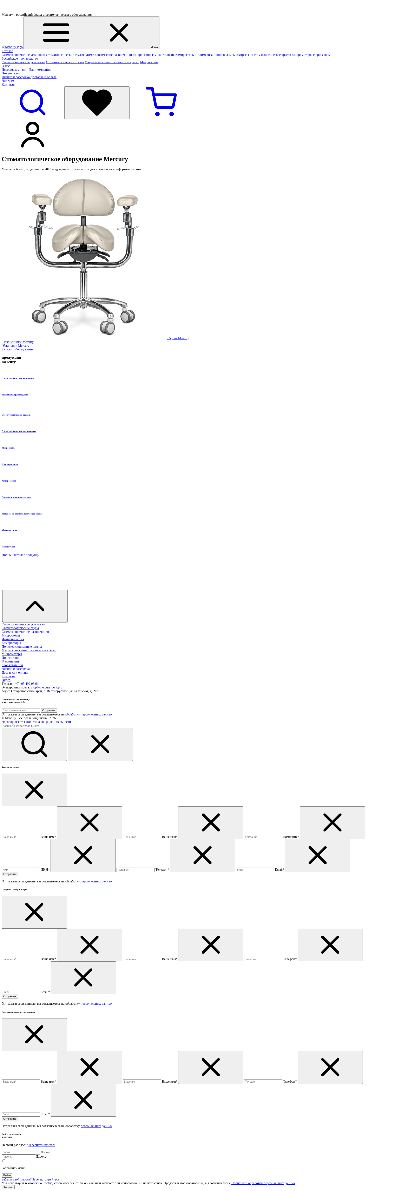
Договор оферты (13, 722)
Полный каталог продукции (21, 555)
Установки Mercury (15, 345)
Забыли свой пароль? (17, 1179)
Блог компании (40, 69)
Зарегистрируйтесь (41, 1145)
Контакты (8, 84)
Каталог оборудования (17, 349)
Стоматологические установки (23, 54)
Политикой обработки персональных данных (263, 1183)
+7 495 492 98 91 (27, 683)
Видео (6, 680)
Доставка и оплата (44, 77)
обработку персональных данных (88, 714)
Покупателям (11, 73)
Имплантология (163, 54)
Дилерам (8, 80)
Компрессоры (184, 54)
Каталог (7, 51)
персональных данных (96, 881)
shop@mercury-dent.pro (46, 687)
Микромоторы (302, 54)
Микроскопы (142, 54)
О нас (6, 66)
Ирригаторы (322, 54)
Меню (154, 47)
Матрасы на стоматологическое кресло (263, 54)
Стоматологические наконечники (108, 54)
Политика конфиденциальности (48, 722)
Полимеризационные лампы (215, 54)
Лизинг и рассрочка (16, 77)
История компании (15, 69)
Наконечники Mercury (18, 342)
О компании (10, 661)
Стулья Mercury (178, 338)
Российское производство (20, 58)
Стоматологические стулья (65, 54)
